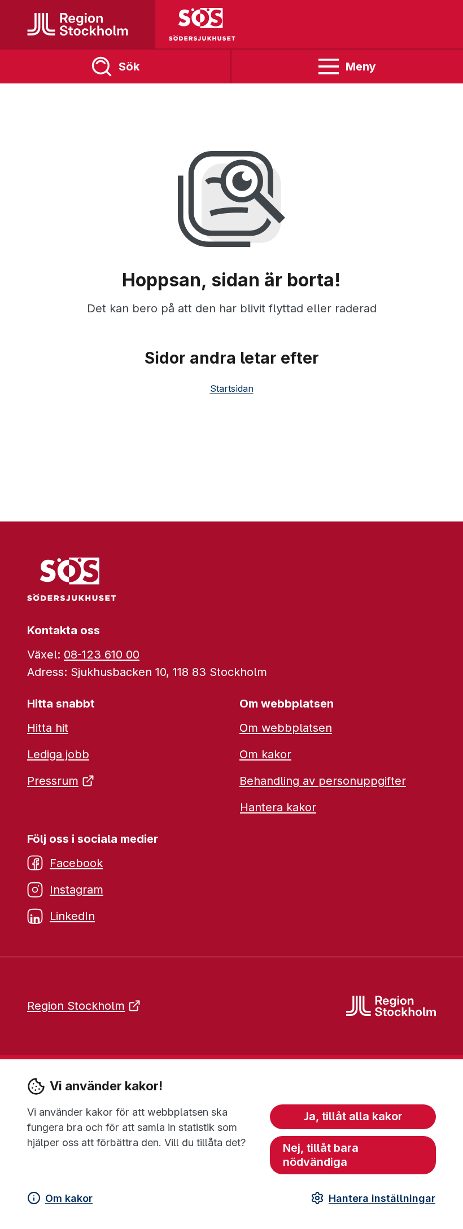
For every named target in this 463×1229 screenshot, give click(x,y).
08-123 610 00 (101, 654)
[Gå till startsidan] (77, 24)
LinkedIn (72, 916)
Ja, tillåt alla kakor (353, 1116)
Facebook (76, 863)
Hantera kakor (278, 807)
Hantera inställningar (382, 1198)
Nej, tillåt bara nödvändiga (321, 1155)
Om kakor (69, 1198)
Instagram (76, 889)
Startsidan (232, 388)
